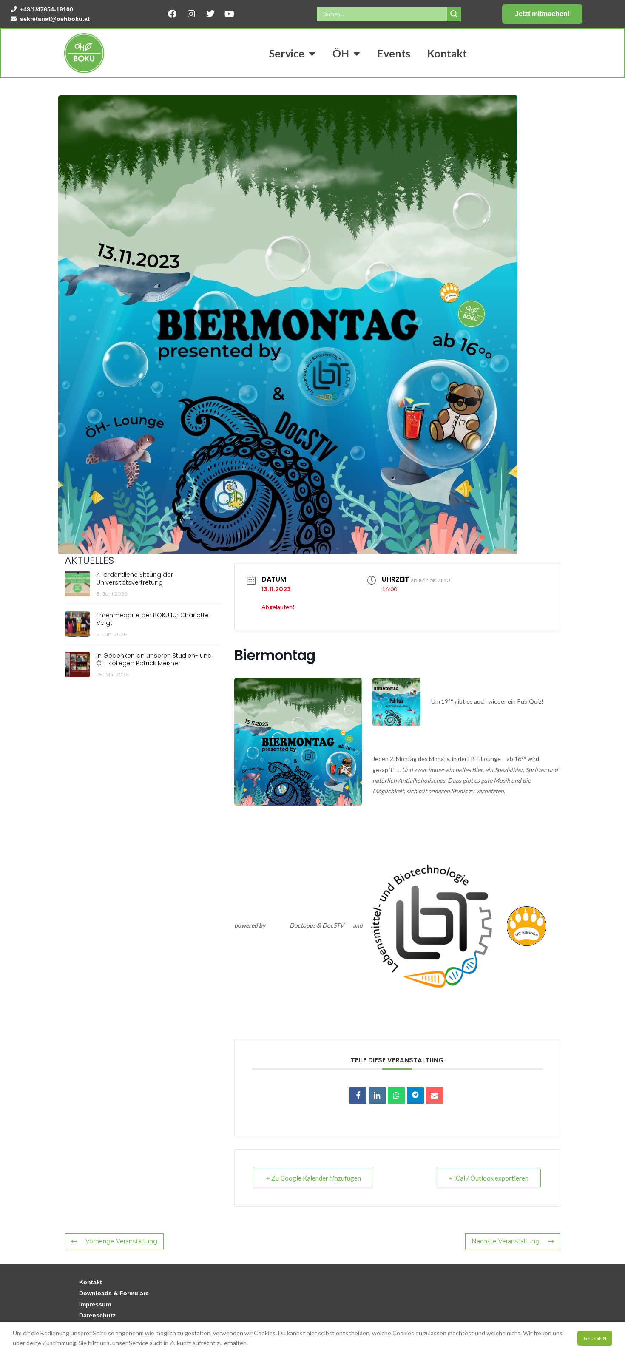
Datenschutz (97, 1315)
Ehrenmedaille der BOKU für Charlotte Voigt (153, 619)
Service (286, 53)
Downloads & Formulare (114, 1293)
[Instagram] (191, 14)
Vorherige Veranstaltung (121, 1241)
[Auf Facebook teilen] (357, 1095)
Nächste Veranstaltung (506, 1241)
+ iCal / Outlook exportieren (488, 1178)
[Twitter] (210, 14)
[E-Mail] (434, 1095)
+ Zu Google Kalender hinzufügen (313, 1178)
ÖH (340, 53)
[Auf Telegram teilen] (415, 1095)
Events (393, 53)
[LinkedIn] (377, 1095)
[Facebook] (172, 14)
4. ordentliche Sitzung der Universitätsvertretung (135, 579)
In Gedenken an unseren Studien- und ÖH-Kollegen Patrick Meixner (154, 659)
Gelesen (594, 1338)
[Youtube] (229, 14)
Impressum (95, 1304)
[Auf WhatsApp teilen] (396, 1095)
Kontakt (447, 53)
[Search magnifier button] (454, 14)
